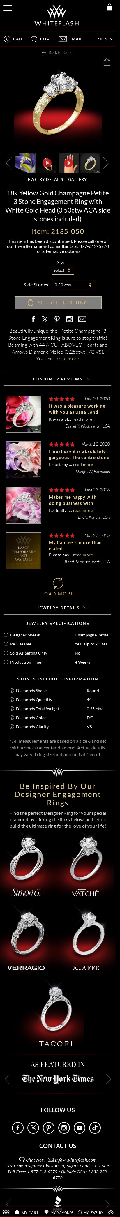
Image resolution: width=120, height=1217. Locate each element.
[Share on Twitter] (44, 319)
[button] (40, 41)
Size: (62, 262)
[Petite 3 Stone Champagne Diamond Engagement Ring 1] (90, 162)
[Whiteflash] (57, 15)
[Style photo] (25, 162)
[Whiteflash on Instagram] (69, 319)
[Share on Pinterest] (57, 322)
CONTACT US (58, 1145)
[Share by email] (81, 319)
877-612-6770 (94, 246)
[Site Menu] (8, 7)
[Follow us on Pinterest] (48, 1132)
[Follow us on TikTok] (95, 1132)
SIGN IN (105, 38)
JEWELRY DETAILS (44, 179)
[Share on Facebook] (35, 319)
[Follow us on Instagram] (64, 1132)
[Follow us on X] (33, 1132)
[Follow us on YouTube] (79, 1132)
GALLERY (77, 179)
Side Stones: (37, 284)
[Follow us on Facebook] (18, 1132)
